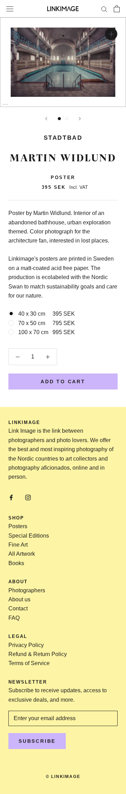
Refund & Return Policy (37, 654)
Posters (17, 526)
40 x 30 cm (46, 314)
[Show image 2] (66, 118)
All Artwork (21, 554)
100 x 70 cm (46, 332)
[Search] (104, 8)
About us (19, 599)
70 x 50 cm (46, 323)
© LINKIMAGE (63, 776)
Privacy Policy (26, 645)
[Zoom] (111, 34)
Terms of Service (29, 663)
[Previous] (46, 118)
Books (16, 563)
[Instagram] (28, 497)
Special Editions (28, 536)
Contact (18, 608)
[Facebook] (11, 497)
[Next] (80, 118)
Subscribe (37, 741)
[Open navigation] (9, 8)
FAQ (14, 618)
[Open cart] (117, 8)
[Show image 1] (59, 118)
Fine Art (18, 545)
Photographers (26, 590)
